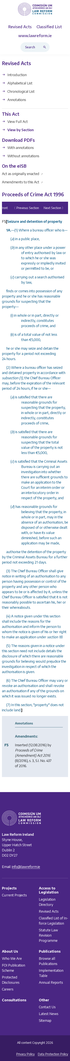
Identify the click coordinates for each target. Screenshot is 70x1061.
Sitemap (45, 1020)
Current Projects (14, 895)
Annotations (16, 99)
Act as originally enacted (22, 173)
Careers (7, 989)
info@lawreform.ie (26, 866)
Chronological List (21, 91)
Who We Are (12, 958)
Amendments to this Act (22, 182)
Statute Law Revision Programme (48, 935)
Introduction (17, 74)
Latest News (48, 1013)
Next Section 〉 (54, 208)
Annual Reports (51, 982)
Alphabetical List (19, 83)
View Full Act (17, 121)
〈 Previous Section (25, 208)
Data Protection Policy (53, 1054)
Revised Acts (49, 911)
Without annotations (23, 156)
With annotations (20, 147)
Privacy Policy (25, 1054)
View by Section (20, 130)
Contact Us (47, 1007)
